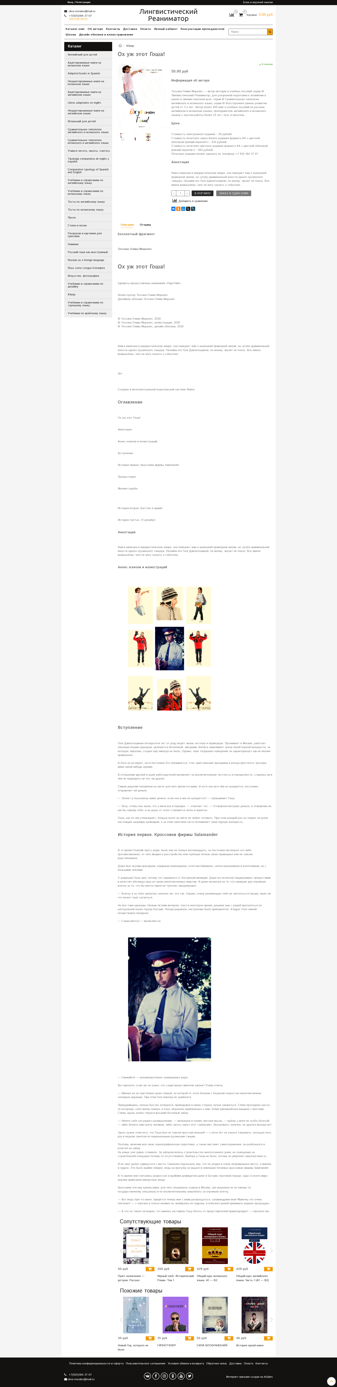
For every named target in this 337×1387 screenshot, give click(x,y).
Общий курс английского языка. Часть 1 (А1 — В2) (252, 1278)
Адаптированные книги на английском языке (84, 93)
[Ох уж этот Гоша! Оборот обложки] (135, 137)
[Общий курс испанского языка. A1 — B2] (215, 1245)
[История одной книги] (254, 1315)
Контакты (113, 29)
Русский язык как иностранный (88, 252)
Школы (71, 35)
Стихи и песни (77, 226)
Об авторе (95, 29)
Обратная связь (216, 1364)
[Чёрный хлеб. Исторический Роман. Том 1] (175, 1245)
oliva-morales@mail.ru (81, 11)
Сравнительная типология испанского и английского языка (88, 141)
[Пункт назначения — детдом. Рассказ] (136, 1245)
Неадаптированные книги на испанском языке (86, 82)
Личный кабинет (166, 29)
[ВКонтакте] (173, 209)
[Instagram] (164, 1376)
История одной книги (249, 1345)
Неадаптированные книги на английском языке (86, 112)
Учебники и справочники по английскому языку (85, 181)
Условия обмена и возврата (186, 1364)
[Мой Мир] (183, 209)
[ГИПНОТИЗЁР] (175, 1315)
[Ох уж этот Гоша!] (142, 97)
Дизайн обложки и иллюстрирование (106, 35)
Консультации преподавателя (202, 29)
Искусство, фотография (83, 276)
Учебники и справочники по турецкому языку (85, 304)
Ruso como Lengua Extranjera (86, 268)
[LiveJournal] (193, 209)
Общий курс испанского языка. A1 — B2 (212, 1278)
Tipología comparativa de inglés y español (88, 160)
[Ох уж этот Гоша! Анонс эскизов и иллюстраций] (148, 137)
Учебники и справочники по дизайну (85, 285)
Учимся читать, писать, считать (89, 151)
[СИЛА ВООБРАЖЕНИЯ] (215, 1315)
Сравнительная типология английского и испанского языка (88, 130)
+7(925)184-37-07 (80, 16)
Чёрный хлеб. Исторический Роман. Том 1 (175, 1278)
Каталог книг (75, 29)
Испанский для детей (82, 121)
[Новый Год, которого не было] (136, 1315)
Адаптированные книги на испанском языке (84, 64)
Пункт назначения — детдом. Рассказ (131, 1278)
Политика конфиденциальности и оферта (96, 1364)
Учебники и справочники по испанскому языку (85, 192)
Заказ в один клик (233, 193)
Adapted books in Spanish (84, 73)
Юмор (130, 46)
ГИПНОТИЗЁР (166, 1345)
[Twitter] (189, 1376)
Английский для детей (82, 55)
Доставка (130, 29)
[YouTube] (181, 1376)
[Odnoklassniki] (172, 1376)
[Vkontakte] (147, 1376)
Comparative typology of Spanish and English (88, 171)
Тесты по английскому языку (86, 202)
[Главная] (120, 46)
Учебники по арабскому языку (87, 313)
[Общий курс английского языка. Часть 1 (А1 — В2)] (254, 1245)
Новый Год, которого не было (133, 1347)
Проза (72, 218)
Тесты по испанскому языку (86, 210)
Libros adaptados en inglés (84, 103)
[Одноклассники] (178, 209)
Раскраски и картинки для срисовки (85, 234)
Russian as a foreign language (86, 260)
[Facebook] (155, 1376)
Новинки (73, 244)
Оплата (145, 29)
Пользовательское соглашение (146, 1364)
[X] (188, 209)
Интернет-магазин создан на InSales (249, 1377)
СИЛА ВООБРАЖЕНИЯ (212, 1345)
